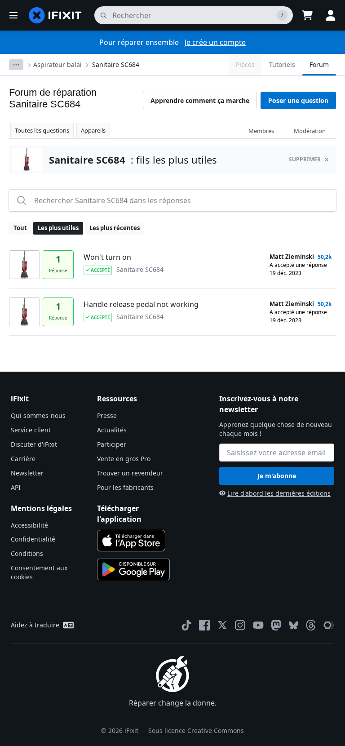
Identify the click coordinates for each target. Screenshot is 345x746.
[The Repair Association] (328, 625)
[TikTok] (186, 625)
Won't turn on (107, 257)
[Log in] (331, 15)
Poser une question (298, 100)
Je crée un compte (215, 42)
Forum (319, 64)
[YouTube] (258, 625)
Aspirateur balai (57, 64)
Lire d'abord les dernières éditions (279, 493)
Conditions (27, 553)
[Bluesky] (293, 625)
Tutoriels (282, 64)
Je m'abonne (276, 475)
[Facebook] (204, 625)
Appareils (93, 130)
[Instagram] (240, 625)
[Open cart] (307, 15)
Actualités (112, 430)
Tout (20, 228)
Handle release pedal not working (141, 304)
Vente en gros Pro (123, 458)
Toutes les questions (42, 130)
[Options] (16, 64)
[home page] (55, 15)
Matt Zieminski (292, 257)
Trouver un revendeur (130, 473)
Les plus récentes (114, 228)
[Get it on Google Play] (133, 569)
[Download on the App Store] (131, 540)
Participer (111, 444)
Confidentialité (33, 539)
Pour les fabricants (125, 487)
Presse (107, 415)
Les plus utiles (58, 228)
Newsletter (27, 473)
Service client (31, 430)
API (16, 487)
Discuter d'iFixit (34, 444)
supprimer (305, 159)
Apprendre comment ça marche (199, 100)
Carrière (23, 458)
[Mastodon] (276, 625)
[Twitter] (222, 625)
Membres (261, 131)
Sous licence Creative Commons (196, 730)
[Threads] (310, 625)
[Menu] (13, 15)
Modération (310, 131)
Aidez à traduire (35, 625)
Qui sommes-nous (38, 415)
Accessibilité (29, 525)
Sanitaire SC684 (115, 64)
